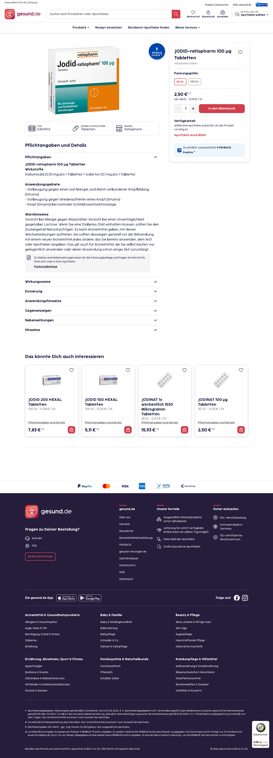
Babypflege (107, 634)
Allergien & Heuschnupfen (41, 622)
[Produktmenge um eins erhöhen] (193, 108)
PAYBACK (125, 544)
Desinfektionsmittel (188, 678)
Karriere (124, 524)
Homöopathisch (110, 666)
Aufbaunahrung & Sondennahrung (197, 666)
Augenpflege (184, 634)
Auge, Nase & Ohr (36, 628)
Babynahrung (108, 628)
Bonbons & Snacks (36, 672)
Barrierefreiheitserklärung (135, 537)
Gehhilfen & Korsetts (189, 690)
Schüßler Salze (109, 678)
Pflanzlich (106, 672)
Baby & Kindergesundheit (116, 622)
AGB (122, 572)
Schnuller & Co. (109, 640)
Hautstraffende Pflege (190, 640)
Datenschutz (127, 565)
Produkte (79, 27)
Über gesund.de (242, 4)
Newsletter (126, 531)
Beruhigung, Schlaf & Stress (42, 634)
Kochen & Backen (36, 690)
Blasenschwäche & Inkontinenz (195, 672)
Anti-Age (181, 628)
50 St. (180, 81)
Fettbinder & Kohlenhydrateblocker (47, 684)
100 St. (194, 81)
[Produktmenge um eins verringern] (178, 108)
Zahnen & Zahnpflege (113, 646)
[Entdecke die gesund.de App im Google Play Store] (90, 598)
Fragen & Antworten (216, 4)
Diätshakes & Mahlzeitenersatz (45, 678)
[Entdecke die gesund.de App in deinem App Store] (66, 598)
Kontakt (37, 538)
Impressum (126, 579)
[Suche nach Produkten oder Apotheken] (176, 14)
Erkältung (31, 646)
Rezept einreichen (108, 27)
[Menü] (267, 723)
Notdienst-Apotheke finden (148, 27)
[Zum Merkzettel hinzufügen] (240, 52)
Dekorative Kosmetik (189, 646)
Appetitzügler (34, 666)
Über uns (124, 517)
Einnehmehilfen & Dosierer (192, 684)
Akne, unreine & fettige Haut (193, 622)
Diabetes (31, 640)
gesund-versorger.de (132, 551)
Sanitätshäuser (129, 558)
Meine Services (186, 27)
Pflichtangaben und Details (46, 422)
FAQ (34, 545)
